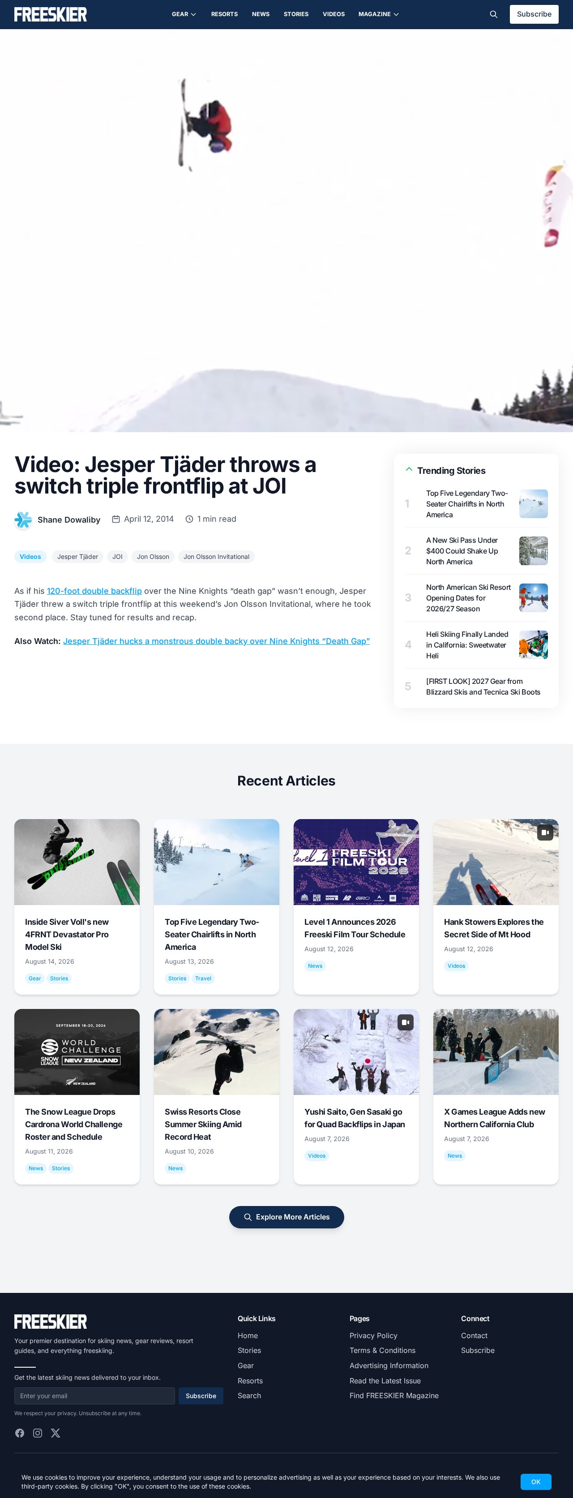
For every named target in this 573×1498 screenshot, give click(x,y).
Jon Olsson (153, 556)
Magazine (375, 14)
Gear (180, 14)
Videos (334, 14)
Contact (474, 1335)
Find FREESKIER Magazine (394, 1395)
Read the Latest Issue (385, 1380)
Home (248, 1335)
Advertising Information (389, 1365)
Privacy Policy (374, 1335)
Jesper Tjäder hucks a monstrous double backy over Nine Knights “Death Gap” (216, 641)
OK (536, 1481)
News (260, 14)
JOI (117, 556)
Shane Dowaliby (69, 519)
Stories (296, 14)
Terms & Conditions (382, 1350)
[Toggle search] (494, 14)
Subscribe (534, 13)
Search (249, 1395)
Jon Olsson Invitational (216, 556)
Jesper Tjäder (77, 556)
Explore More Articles (293, 1216)
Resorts (224, 14)
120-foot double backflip (94, 591)
